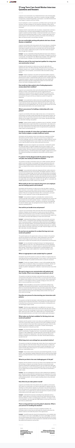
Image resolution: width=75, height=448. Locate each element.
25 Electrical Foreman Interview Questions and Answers (48, 432)
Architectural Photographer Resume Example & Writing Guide (26, 432)
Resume (21, 428)
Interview (53, 428)
